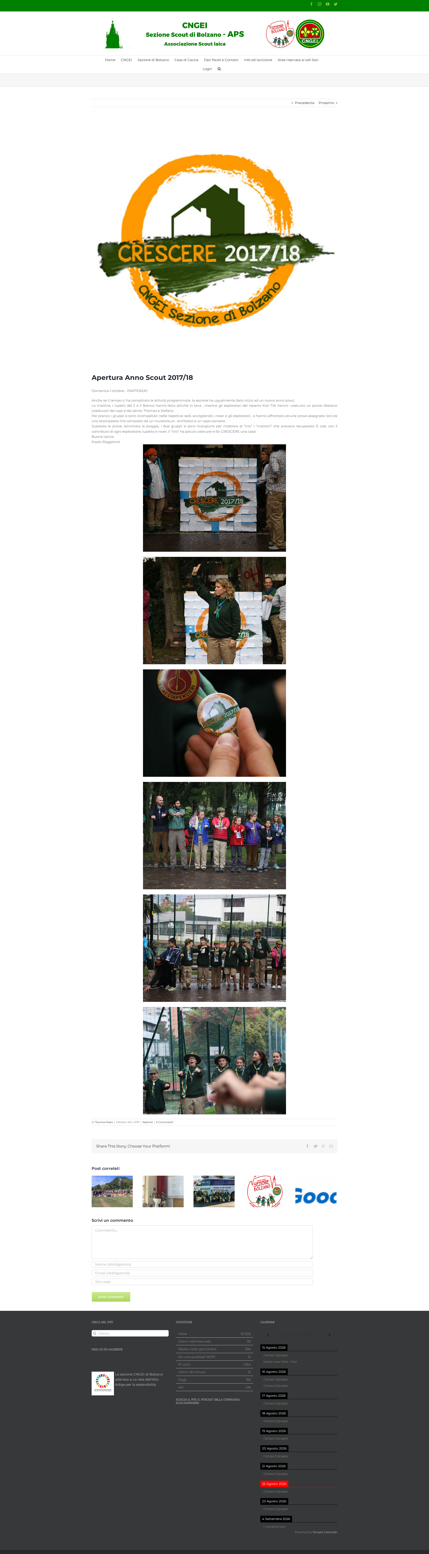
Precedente (304, 103)
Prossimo (326, 103)
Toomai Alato (104, 1122)
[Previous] (268, 1335)
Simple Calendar (325, 1532)
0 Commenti (164, 1122)
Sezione (148, 1122)
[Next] (329, 1335)
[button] (219, 68)
